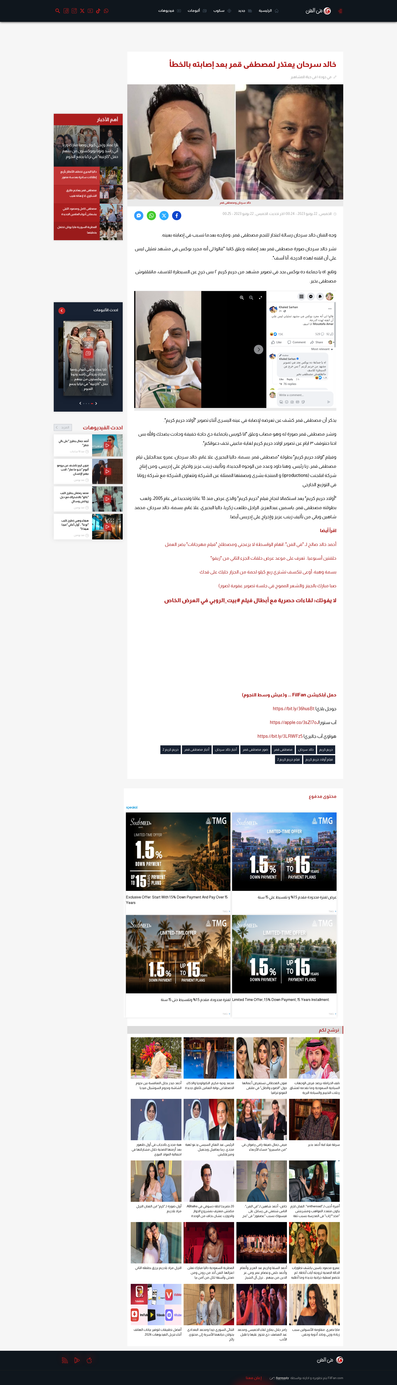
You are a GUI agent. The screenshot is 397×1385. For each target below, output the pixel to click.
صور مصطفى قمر (255, 749)
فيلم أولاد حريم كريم (319, 759)
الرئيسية (265, 10)
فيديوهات (166, 10)
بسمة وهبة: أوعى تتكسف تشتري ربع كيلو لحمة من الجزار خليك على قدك (268, 571)
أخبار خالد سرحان (226, 749)
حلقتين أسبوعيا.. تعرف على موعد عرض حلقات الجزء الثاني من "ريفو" (273, 558)
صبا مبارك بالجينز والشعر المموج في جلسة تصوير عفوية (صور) (277, 585)
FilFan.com (335, 1378)
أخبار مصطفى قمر (196, 749)
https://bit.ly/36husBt (294, 708)
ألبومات (194, 10)
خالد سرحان (306, 749)
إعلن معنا (254, 1378)
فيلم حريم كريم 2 (288, 759)
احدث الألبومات (106, 310)
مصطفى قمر (283, 749)
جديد (242, 10)
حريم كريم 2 (171, 749)
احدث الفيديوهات (92, 427)
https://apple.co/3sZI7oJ (294, 722)
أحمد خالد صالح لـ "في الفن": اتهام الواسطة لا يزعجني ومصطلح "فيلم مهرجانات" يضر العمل (250, 544)
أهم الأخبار (107, 119)
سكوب (219, 10)
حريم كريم (326, 749)
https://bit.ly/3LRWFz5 (280, 736)
